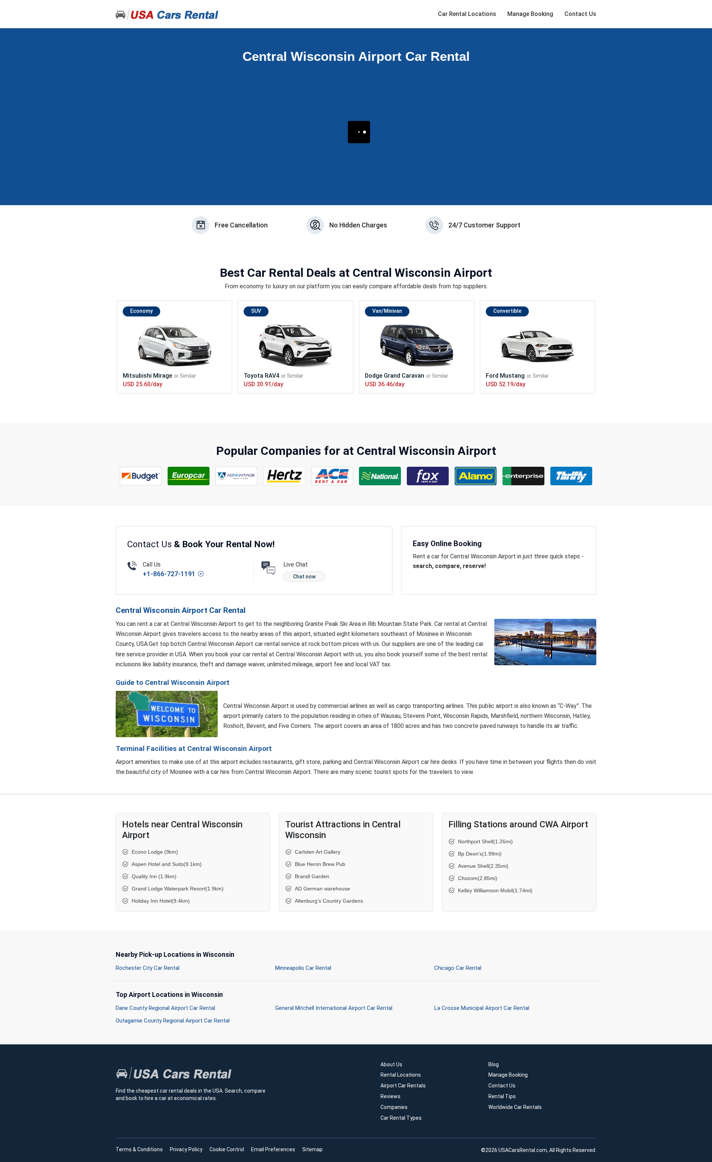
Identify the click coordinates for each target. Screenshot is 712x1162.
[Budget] (141, 476)
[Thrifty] (571, 476)
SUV (256, 311)
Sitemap (312, 1149)
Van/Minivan (387, 311)
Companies (394, 1107)
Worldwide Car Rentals (515, 1107)
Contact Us (580, 13)
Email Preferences (273, 1149)
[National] (380, 476)
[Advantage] (236, 476)
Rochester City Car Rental (147, 968)
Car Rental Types (401, 1118)
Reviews (390, 1096)
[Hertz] (284, 476)
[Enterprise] (523, 476)
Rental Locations (400, 1075)
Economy (141, 311)
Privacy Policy (186, 1149)
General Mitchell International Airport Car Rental (333, 1008)
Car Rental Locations (467, 13)
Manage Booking (530, 13)
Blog (493, 1064)
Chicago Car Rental (457, 968)
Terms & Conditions (139, 1149)
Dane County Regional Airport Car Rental (165, 1008)
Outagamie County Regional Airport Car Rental (173, 1020)
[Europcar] (189, 476)
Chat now (304, 577)
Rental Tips (502, 1096)
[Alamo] (476, 476)
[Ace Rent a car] (332, 476)
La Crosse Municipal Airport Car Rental (481, 1008)
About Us (391, 1064)
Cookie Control (227, 1149)
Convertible (507, 311)
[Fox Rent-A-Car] (428, 476)
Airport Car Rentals (403, 1086)
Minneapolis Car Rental (303, 968)
